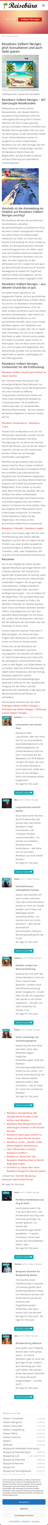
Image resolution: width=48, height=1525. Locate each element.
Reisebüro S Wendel (12, 528)
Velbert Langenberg (24, 1429)
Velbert (24, 1440)
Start (3, 36)
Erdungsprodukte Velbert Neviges (20, 705)
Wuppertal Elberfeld (24, 1459)
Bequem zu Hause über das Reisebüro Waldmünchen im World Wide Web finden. (25, 1160)
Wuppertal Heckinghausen (24, 1470)
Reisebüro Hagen (34, 528)
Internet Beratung (25, 1175)
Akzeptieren (24, 1502)
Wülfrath (24, 1444)
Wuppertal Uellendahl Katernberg (24, 1448)
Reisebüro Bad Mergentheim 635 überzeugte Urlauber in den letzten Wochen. (26, 1127)
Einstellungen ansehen (24, 1515)
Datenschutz (26, 1521)
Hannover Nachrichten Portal (17, 1179)
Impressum (35, 1521)
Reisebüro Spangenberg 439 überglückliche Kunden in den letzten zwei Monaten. (22, 1116)
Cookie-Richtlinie (14, 1521)
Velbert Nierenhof (24, 1425)
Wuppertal (24, 1467)
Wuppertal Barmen (24, 1463)
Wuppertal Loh (20, 1455)
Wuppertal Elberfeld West (24, 1452)
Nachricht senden (23, 793)
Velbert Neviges (36, 717)
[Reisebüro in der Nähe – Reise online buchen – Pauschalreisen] (20, 5)
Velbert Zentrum (24, 1437)
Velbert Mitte (24, 1433)
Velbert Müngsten (24, 1422)
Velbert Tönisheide (24, 1418)
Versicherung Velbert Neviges (17, 709)
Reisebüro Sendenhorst (14, 423)
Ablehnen (24, 1508)
